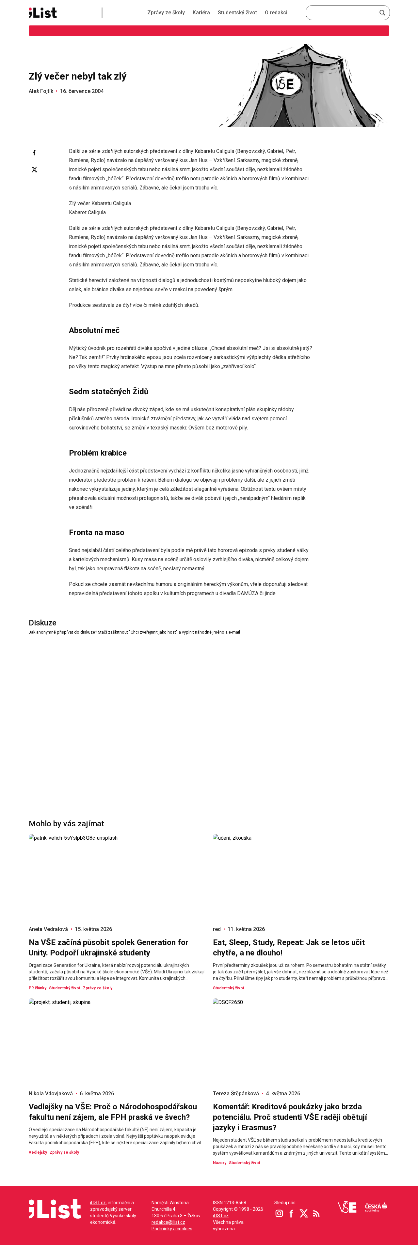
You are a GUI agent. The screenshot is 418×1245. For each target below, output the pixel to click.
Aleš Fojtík (41, 91)
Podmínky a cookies (172, 1228)
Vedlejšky (38, 1152)
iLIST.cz (98, 1202)
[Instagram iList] (279, 1213)
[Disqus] (209, 717)
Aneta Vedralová (48, 929)
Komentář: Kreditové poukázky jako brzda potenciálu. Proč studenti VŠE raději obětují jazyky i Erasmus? (290, 1117)
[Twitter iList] (304, 1213)
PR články (37, 988)
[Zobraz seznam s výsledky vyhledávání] (382, 12)
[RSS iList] (316, 1213)
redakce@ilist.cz (168, 1222)
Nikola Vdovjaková (51, 1093)
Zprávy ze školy (166, 12)
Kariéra (201, 12)
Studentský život (237, 12)
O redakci (276, 12)
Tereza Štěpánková (236, 1093)
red (217, 929)
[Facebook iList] (292, 1213)
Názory (219, 1163)
